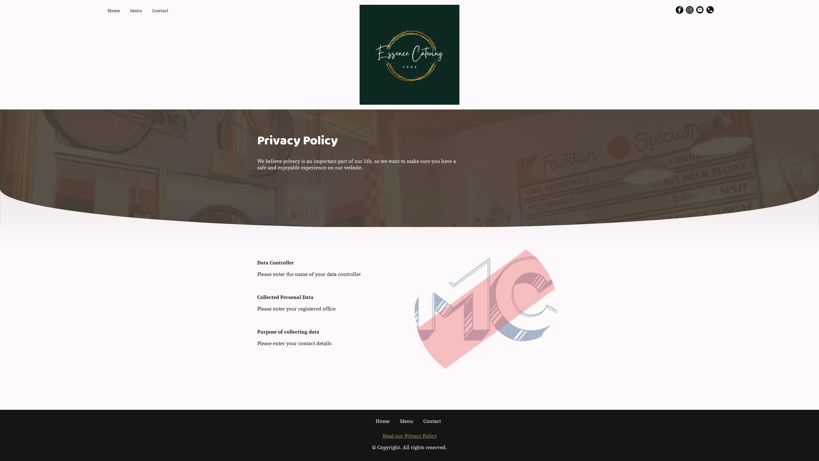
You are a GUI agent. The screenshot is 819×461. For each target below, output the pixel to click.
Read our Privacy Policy (410, 436)
